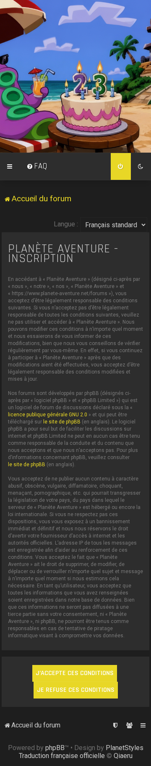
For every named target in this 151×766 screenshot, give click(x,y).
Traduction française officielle (62, 756)
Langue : (66, 224)
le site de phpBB (62, 422)
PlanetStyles (124, 748)
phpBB (55, 748)
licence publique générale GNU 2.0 (47, 415)
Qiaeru (123, 756)
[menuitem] (37, 166)
